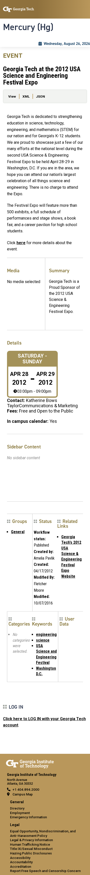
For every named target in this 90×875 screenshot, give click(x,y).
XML (26, 96)
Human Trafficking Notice (30, 844)
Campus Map (22, 794)
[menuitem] (45, 809)
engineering (46, 634)
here (21, 242)
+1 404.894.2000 (25, 789)
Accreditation (20, 866)
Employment (20, 813)
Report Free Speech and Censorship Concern (45, 871)
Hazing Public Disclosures (31, 853)
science (43, 640)
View (12, 96)
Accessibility (20, 858)
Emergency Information (28, 817)
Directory (17, 808)
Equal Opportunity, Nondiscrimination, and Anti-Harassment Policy (43, 833)
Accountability (21, 862)
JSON (40, 96)
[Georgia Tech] (30, 763)
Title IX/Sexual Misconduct (31, 849)
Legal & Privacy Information (31, 840)
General (17, 531)
